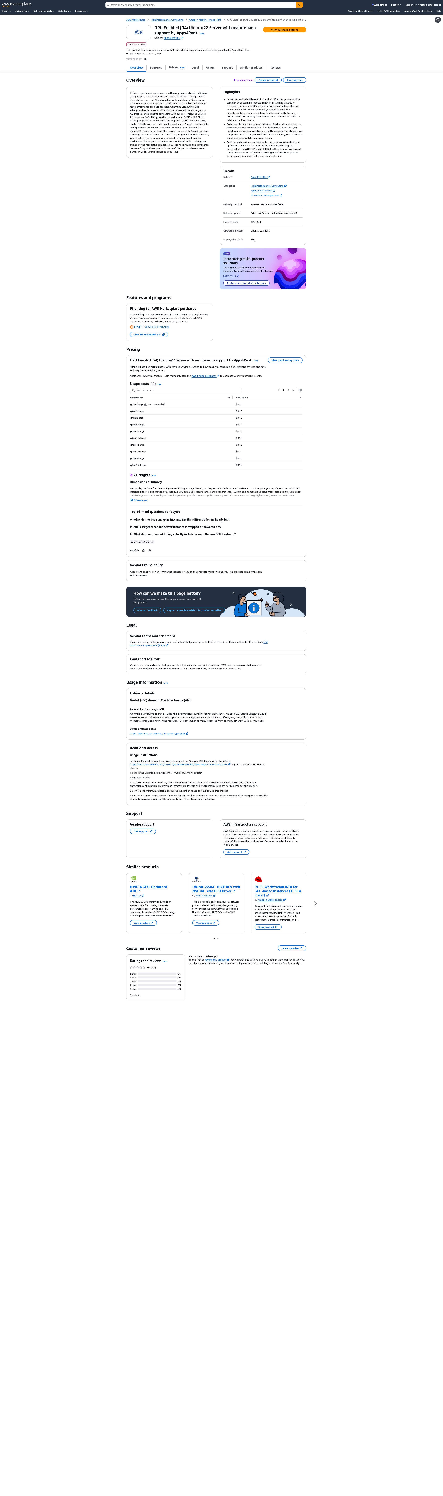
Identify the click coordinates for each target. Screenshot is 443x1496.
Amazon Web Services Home (418, 11)
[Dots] (214, 938)
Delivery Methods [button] (42, 11)
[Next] (315, 903)
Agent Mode (380, 4)
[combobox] (201, 5)
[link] (266, 19)
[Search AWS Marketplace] (299, 5)
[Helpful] (143, 550)
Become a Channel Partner (360, 11)
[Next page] (293, 390)
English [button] (395, 4)
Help (439, 11)
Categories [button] (21, 11)
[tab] (136, 67)
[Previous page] (278, 390)
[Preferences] (300, 390)
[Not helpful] (150, 550)
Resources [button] (80, 11)
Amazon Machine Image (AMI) (267, 204)
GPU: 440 (256, 221)
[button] (202, 33)
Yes (253, 239)
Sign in (409, 4)
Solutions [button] (63, 11)
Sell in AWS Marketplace (388, 11)
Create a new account (429, 4)
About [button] (5, 11)
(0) (145, 59)
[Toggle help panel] (438, 20)
